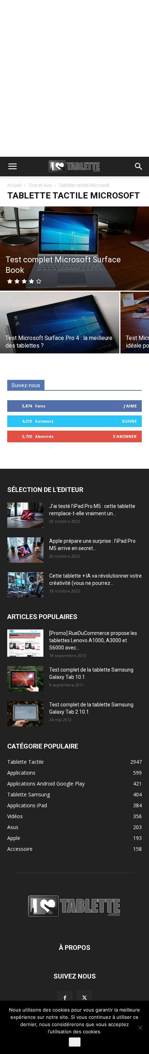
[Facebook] (65, 998)
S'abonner (125, 436)
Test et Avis (40, 185)
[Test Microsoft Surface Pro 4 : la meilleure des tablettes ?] (59, 336)
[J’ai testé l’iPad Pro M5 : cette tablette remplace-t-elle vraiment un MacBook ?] (25, 515)
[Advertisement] (74, 78)
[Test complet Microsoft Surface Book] (74, 248)
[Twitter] (84, 998)
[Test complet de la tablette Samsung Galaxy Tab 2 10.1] (25, 713)
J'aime (130, 406)
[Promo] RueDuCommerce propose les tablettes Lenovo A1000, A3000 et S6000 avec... (93, 640)
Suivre (129, 421)
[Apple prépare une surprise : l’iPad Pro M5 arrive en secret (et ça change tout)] (25, 550)
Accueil (14, 185)
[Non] (140, 1027)
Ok (75, 1042)
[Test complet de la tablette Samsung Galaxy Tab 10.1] (25, 679)
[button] (12, 166)
